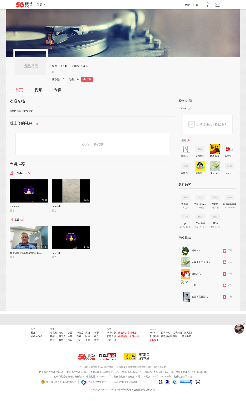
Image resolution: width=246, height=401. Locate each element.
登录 (187, 5)
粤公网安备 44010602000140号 (61, 382)
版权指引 (154, 340)
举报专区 (122, 336)
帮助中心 (111, 332)
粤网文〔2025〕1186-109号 (157, 376)
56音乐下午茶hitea (214, 173)
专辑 (58, 90)
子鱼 (194, 285)
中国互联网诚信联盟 (76, 372)
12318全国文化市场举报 (126, 382)
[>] (207, 5)
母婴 (87, 340)
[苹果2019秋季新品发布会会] (29, 227)
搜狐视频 (109, 356)
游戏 (78, 336)
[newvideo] (29, 181)
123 (17, 219)
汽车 (70, 340)
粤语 (96, 332)
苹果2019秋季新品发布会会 (26, 253)
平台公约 (111, 340)
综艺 (70, 332)
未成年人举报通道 (127, 332)
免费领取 (200, 156)
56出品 (79, 332)
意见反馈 (111, 336)
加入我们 (188, 332)
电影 (61, 332)
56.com (23, 5)
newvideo (15, 206)
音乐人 (62, 336)
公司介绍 (165, 332)
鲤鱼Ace (196, 250)
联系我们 (177, 332)
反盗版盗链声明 (169, 336)
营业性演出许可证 (183, 376)
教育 (61, 340)
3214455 (20, 173)
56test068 (200, 223)
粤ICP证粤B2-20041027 (156, 372)
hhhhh (215, 223)
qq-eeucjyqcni (229, 204)
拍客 (96, 340)
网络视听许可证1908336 (51, 372)
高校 (87, 332)
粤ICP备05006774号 (132, 372)
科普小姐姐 (185, 156)
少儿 (78, 340)
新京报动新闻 (229, 156)
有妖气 (184, 173)
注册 (196, 5)
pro (185, 223)
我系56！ (185, 204)
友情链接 (154, 336)
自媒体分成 (36, 336)
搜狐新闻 (214, 156)
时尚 (87, 336)
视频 (38, 90)
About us (154, 332)
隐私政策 (186, 336)
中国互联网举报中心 (98, 382)
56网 (86, 356)
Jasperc (228, 173)
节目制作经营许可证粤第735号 (124, 376)
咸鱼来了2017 (200, 173)
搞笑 (52, 336)
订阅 (88, 79)
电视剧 (53, 332)
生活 (70, 336)
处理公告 (134, 336)
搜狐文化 (196, 273)
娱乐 (96, 336)
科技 (52, 340)
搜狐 (137, 356)
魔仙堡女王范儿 (200, 296)
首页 (19, 90)
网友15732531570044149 (200, 204)
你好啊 (214, 204)
